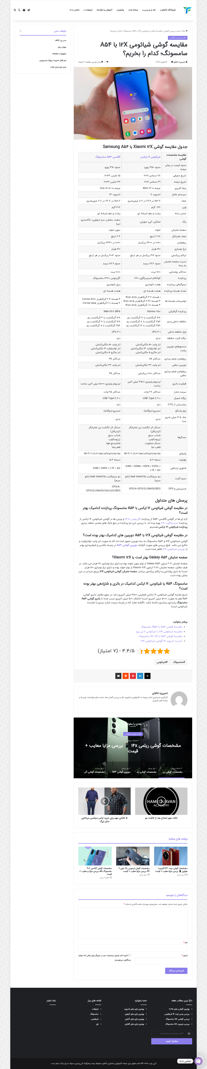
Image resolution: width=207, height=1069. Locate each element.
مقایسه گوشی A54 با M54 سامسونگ (161, 627)
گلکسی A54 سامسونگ (107, 157)
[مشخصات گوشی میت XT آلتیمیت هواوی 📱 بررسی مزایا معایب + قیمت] (170, 856)
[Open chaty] (198, 1061)
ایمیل (184, 955)
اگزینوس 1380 (133, 519)
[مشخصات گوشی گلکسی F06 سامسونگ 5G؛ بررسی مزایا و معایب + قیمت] (95, 856)
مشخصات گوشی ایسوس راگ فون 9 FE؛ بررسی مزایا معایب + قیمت (134, 870)
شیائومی (161, 662)
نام (185, 942)
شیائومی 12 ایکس (150, 157)
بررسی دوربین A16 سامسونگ (177, 1024)
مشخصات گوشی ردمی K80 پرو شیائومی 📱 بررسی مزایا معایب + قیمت (132, 748)
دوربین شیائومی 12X (174, 549)
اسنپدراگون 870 (170, 523)
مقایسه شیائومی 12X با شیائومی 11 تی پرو (159, 632)
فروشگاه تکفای (168, 10)
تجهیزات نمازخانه (59, 53)
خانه (184, 31)
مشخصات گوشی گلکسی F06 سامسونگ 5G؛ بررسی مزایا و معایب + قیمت (95, 871)
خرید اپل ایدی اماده (58, 67)
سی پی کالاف (60, 40)
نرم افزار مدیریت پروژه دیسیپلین (52, 60)
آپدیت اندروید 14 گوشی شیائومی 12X (161, 641)
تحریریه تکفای (179, 62)
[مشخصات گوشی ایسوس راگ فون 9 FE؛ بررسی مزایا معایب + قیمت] (133, 856)
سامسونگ (178, 662)
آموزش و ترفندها (104, 10)
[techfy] (187, 10)
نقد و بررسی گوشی (172, 31)
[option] (133, 748)
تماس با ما (74, 10)
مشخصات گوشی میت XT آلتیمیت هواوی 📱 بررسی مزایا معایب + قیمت (171, 870)
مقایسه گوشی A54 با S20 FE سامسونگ (160, 636)
